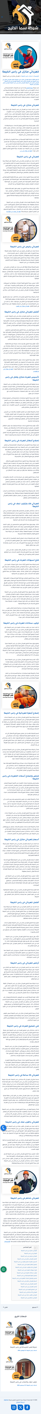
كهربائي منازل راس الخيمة (32, 83)
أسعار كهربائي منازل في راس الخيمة (27, 1281)
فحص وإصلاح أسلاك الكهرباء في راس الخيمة (24, 1278)
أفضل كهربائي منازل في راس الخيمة (27, 1259)
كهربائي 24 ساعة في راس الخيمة (28, 1292)
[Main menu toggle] (2, 17)
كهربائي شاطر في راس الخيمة (29, 1298)
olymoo (6, 1400)
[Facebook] (27, 1407)
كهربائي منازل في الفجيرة (13, 211)
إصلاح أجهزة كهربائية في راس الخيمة (27, 1275)
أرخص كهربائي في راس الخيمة (29, 1286)
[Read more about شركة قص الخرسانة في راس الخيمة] (20, 1332)
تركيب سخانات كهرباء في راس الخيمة (27, 1273)
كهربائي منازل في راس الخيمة (17, 83)
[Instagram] (14, 1407)
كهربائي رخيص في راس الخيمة (29, 1256)
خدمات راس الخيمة (32, 1350)
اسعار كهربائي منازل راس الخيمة (23, 79)
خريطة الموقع (20, 1402)
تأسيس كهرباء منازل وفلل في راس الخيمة (25, 1262)
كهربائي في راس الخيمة (10, 81)
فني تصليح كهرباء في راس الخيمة (28, 1289)
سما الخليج (29, 88)
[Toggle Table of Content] (35, 1248)
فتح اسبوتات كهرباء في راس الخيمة (27, 1270)
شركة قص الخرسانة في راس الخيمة (23, 1347)
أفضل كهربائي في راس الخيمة (29, 1284)
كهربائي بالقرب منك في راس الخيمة (27, 1295)
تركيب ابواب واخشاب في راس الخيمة (23, 1382)
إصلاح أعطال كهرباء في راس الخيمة (27, 1264)
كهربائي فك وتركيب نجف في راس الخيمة (26, 1267)
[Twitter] (20, 1407)
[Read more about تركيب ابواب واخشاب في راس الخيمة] (20, 1367)
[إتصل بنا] (3, 1127)
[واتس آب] (3, 1269)
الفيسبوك (7, 1241)
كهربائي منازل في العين (22, 306)
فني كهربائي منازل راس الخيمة (24, 81)
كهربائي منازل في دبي (26, 151)
